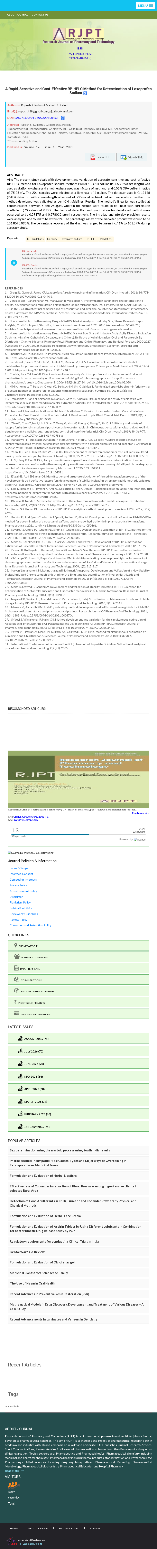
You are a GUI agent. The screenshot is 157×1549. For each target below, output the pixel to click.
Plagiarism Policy (20, 902)
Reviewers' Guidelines (24, 914)
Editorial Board (69, 1528)
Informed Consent (21, 873)
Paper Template (29, 968)
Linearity (52, 239)
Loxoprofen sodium (71, 239)
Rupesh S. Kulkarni (33, 105)
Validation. (106, 239)
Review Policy (18, 919)
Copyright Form (30, 980)
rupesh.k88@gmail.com (33, 111)
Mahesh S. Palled (56, 105)
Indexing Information (34, 1014)
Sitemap (95, 1528)
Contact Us (40, 14)
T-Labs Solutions (31, 1543)
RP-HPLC (91, 239)
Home (14, 1528)
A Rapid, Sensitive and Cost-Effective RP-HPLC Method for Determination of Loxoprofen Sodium (78, 91)
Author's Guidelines (33, 957)
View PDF (103, 157)
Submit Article (27, 946)
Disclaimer (16, 896)
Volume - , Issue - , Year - (48, 147)
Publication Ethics (21, 908)
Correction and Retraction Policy (30, 925)
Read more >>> (140, 813)
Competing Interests (23, 879)
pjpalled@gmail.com (61, 111)
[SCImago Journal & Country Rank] (31, 852)
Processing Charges (31, 1002)
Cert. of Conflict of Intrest (37, 991)
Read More (13, 1470)
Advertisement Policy (23, 891)
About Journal (17, 14)
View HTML (135, 157)
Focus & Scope (19, 868)
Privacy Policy (18, 885)
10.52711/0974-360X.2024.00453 (36, 117)
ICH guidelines (35, 239)
